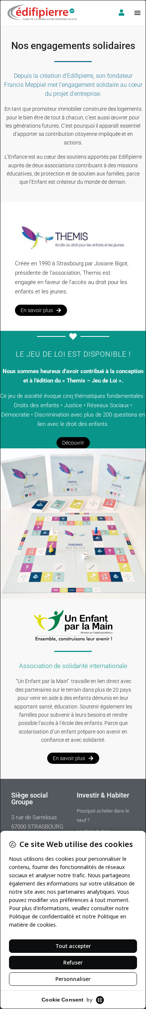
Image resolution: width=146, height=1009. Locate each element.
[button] (137, 12)
